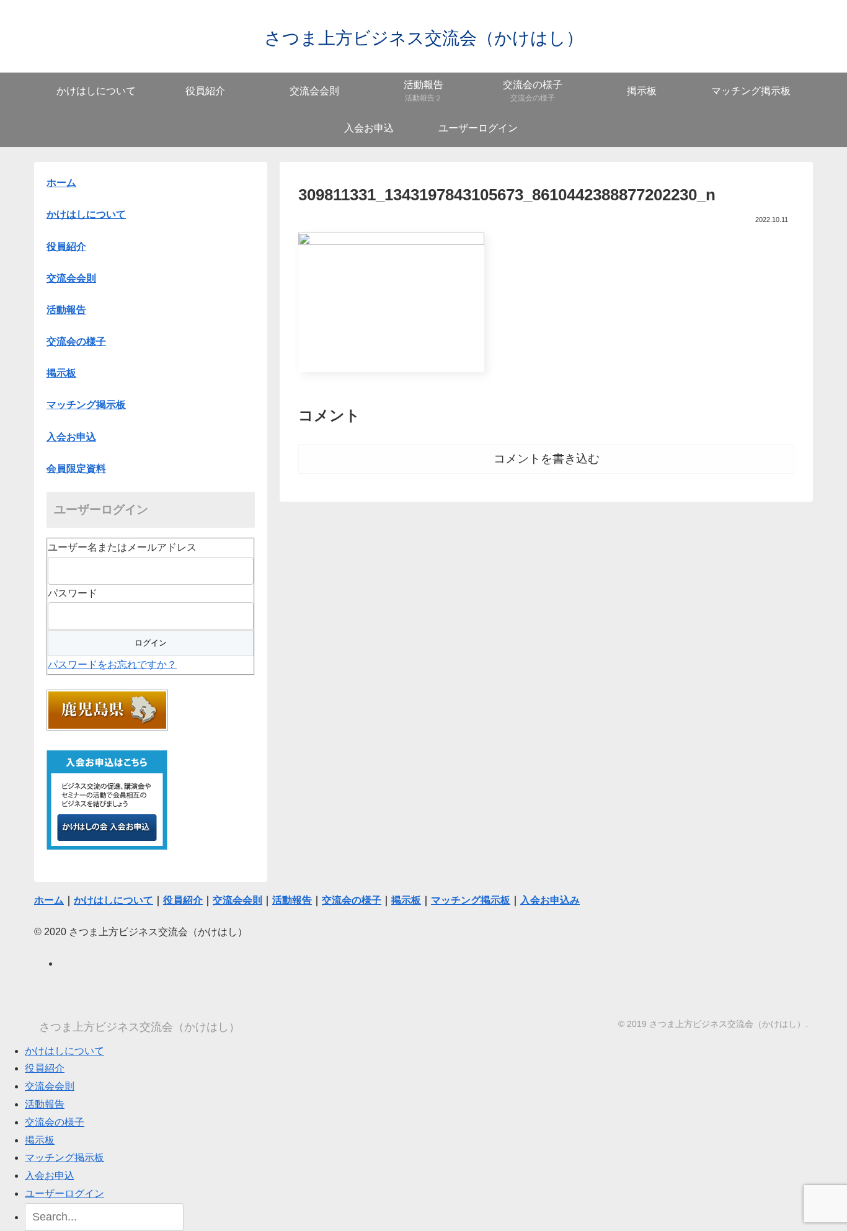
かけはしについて (86, 214)
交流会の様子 (54, 1122)
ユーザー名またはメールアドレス (122, 547)
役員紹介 (44, 1068)
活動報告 (44, 1104)
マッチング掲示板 (64, 1157)
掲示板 (40, 1140)
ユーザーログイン (64, 1193)
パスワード (72, 593)
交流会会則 (49, 1086)
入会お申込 (49, 1175)
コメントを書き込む (547, 458)
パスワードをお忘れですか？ (112, 664)
